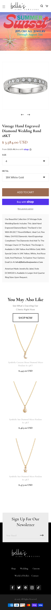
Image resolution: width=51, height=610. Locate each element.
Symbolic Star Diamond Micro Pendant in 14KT (25, 478)
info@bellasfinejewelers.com (29, 262)
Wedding (24, 568)
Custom (36, 568)
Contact (35, 575)
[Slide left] (22, 115)
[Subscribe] (42, 535)
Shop (13, 568)
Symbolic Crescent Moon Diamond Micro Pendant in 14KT (25, 364)
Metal (5, 171)
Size (4, 155)
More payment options (25, 209)
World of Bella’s (22, 575)
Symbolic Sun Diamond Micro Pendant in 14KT (25, 421)
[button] (4, 7)
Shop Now (25, 317)
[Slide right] (29, 115)
